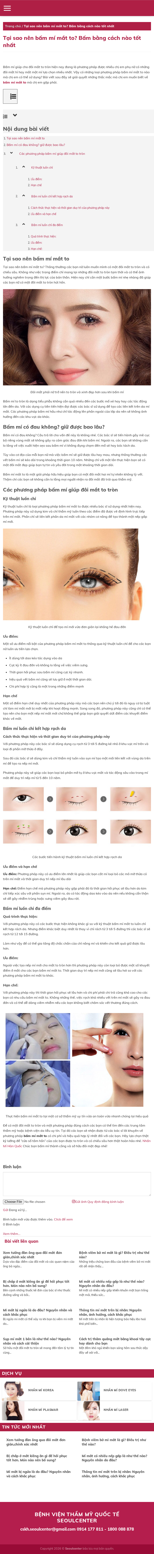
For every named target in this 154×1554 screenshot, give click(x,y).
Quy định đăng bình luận (105, 1202)
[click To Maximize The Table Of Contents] (10, 96)
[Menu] (7, 8)
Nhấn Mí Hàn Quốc (77, 8)
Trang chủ (13, 26)
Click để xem (63, 1219)
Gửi (5, 1210)
